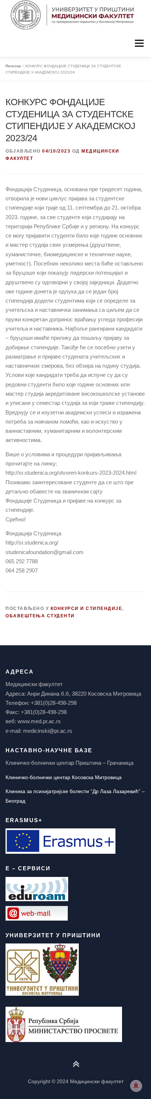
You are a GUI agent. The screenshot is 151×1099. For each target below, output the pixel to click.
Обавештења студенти (40, 615)
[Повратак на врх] (76, 1065)
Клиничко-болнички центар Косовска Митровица (63, 777)
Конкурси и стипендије (86, 608)
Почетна (13, 66)
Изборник (139, 43)
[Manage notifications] (136, 1086)
